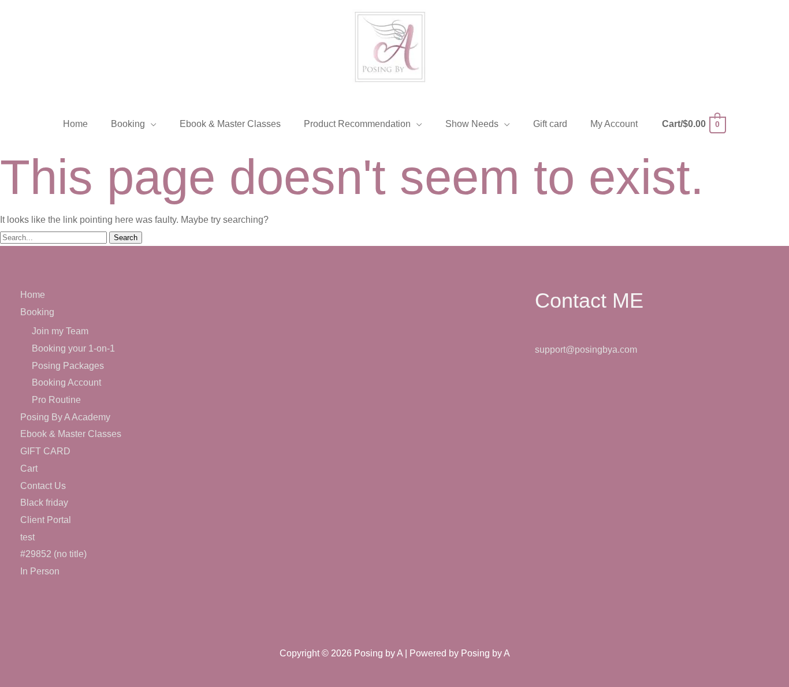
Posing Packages (68, 366)
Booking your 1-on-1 (73, 348)
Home (32, 295)
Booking (37, 312)
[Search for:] (54, 237)
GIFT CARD (45, 451)
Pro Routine (56, 400)
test (27, 537)
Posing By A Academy (65, 417)
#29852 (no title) (53, 554)
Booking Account (66, 382)
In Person (39, 571)
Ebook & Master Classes (70, 434)
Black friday (44, 502)
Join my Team (60, 331)
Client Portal (45, 520)
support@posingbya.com (586, 349)
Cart (29, 468)
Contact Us (43, 486)
